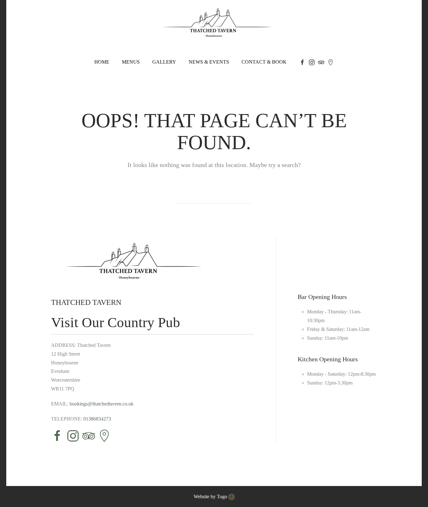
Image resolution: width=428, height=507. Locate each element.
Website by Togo (211, 496)
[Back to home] (214, 23)
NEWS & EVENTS (209, 62)
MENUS (131, 62)
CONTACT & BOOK (264, 62)
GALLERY (164, 62)
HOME (101, 62)
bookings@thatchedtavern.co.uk (101, 403)
